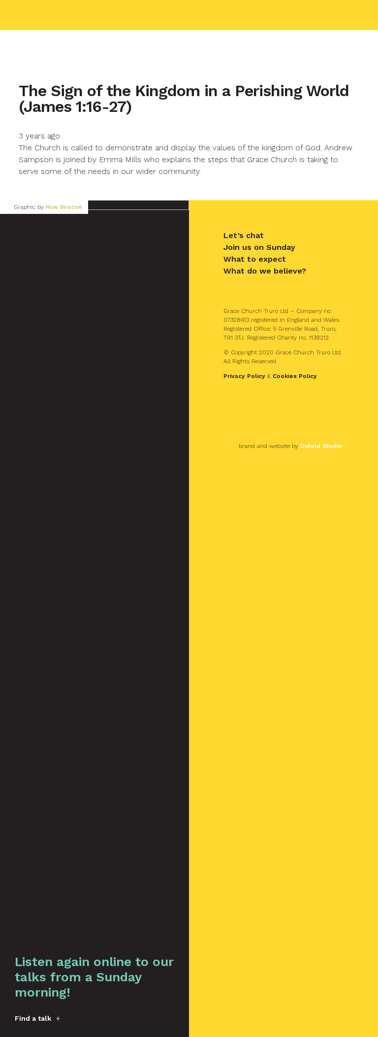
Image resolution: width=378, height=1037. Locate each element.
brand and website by (290, 446)
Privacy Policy (244, 376)
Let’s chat (243, 235)
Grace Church (69, 15)
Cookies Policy (295, 376)
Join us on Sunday (259, 247)
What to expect (254, 259)
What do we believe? (264, 271)
